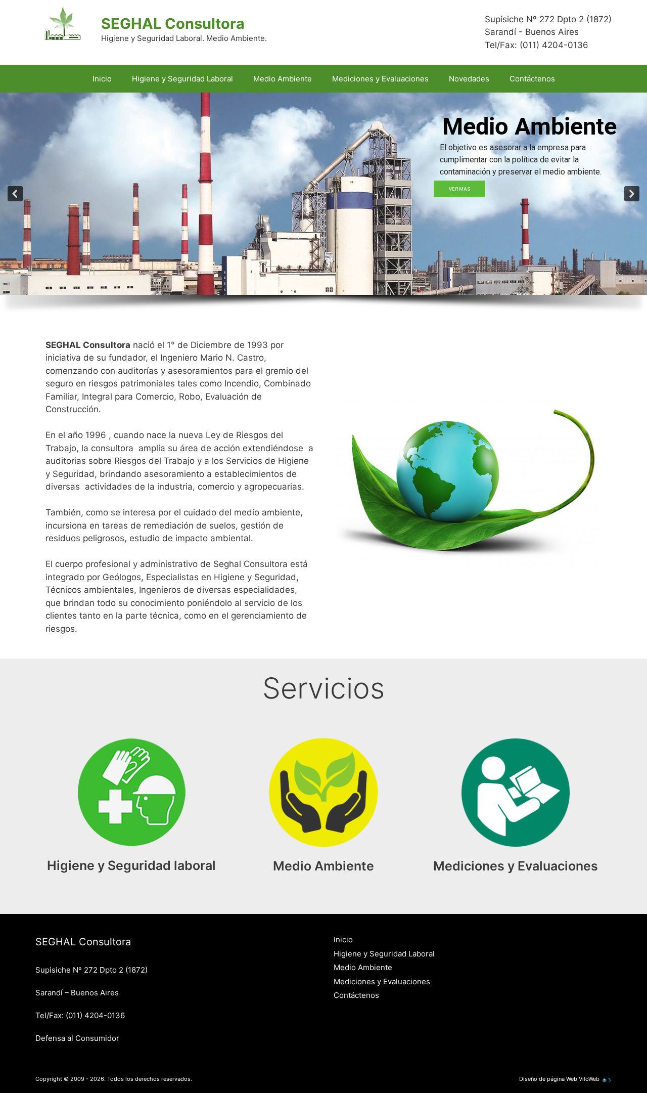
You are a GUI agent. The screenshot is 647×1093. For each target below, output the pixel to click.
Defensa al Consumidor (77, 1038)
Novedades (469, 78)
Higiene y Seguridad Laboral (182, 78)
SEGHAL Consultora (173, 23)
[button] (15, 193)
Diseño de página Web (548, 1078)
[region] (323, 208)
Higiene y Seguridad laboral (131, 865)
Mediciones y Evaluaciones (380, 78)
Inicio (102, 78)
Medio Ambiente (282, 78)
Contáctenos (532, 78)
